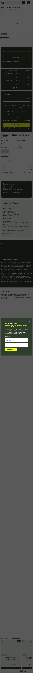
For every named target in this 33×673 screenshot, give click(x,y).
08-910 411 (14, 335)
